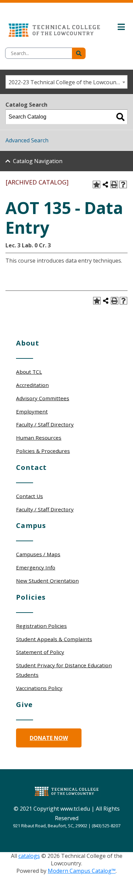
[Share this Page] (105, 184)
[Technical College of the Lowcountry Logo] (54, 28)
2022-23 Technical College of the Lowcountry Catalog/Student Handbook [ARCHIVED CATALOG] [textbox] (68, 82)
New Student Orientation (47, 580)
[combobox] (66, 82)
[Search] (120, 116)
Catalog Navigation (37, 161)
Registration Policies (41, 625)
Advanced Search (26, 140)
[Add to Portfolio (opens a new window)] (96, 184)
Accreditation (32, 385)
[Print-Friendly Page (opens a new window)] (114, 184)
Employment (32, 411)
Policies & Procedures (43, 450)
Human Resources (38, 437)
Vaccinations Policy (39, 688)
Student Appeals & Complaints (54, 639)
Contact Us (29, 496)
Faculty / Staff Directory (45, 424)
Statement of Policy (40, 652)
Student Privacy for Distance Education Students (64, 670)
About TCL (29, 371)
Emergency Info (35, 567)
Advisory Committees (42, 398)
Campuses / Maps (38, 554)
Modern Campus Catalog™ (82, 871)
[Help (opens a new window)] (123, 184)
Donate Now (49, 738)
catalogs (29, 856)
